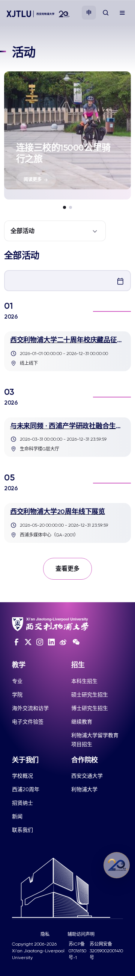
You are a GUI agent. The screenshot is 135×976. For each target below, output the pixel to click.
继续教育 (81, 722)
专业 (17, 681)
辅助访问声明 (81, 934)
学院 (17, 695)
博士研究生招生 (89, 708)
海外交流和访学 (30, 708)
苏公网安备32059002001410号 (106, 950)
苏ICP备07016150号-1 (77, 950)
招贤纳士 (22, 803)
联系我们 (22, 830)
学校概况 (22, 776)
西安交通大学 (87, 776)
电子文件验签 (28, 722)
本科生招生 (84, 681)
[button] (64, 207)
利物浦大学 (84, 789)
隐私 (45, 934)
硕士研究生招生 (89, 695)
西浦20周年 (25, 789)
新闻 (17, 816)
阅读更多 (33, 179)
